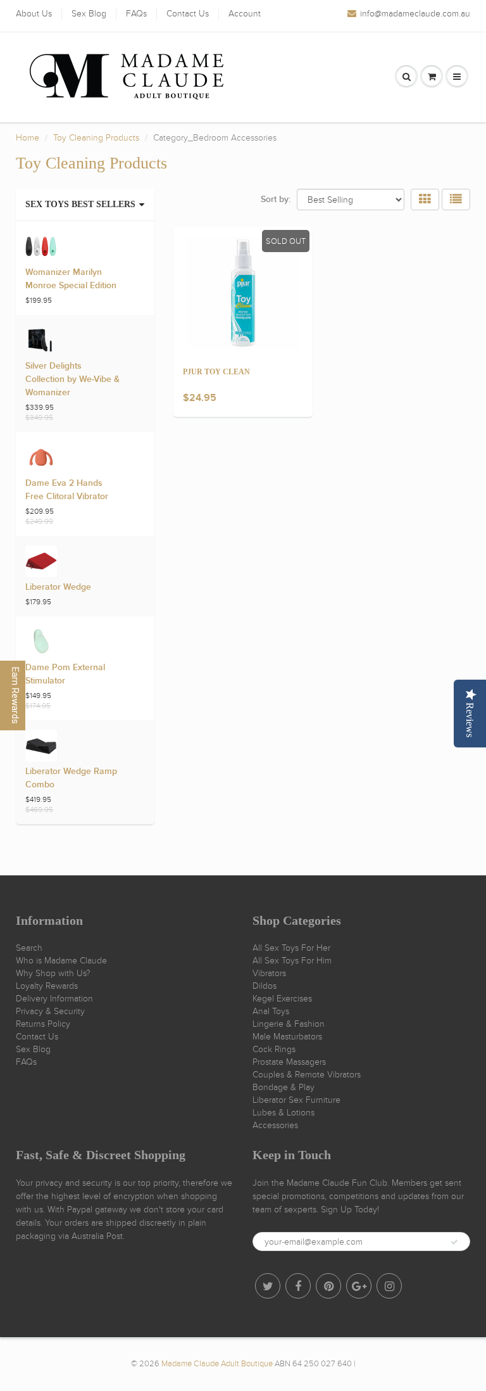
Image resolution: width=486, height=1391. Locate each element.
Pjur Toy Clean (216, 371)
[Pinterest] (328, 1286)
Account (244, 13)
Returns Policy (43, 1024)
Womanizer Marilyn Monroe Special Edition (70, 279)
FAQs (136, 13)
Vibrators (269, 973)
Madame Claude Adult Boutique (217, 1364)
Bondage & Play (283, 1087)
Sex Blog (89, 13)
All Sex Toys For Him (292, 960)
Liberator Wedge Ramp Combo (71, 778)
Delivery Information (54, 998)
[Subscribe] (454, 1242)
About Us (34, 13)
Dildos (264, 986)
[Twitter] (267, 1286)
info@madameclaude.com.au (415, 13)
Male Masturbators (287, 1036)
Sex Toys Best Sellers (80, 204)
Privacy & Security (50, 1011)
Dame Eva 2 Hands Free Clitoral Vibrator (66, 490)
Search (29, 948)
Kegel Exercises (282, 998)
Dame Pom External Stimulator (65, 674)
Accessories (275, 1125)
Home (27, 137)
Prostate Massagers (289, 1062)
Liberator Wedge (58, 587)
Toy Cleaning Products (96, 137)
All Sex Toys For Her (291, 948)
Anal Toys (270, 1011)
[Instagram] (389, 1286)
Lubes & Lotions (283, 1112)
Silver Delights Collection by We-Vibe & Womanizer (72, 379)
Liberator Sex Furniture (296, 1100)
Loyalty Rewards (47, 986)
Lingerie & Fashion (288, 1024)
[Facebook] (298, 1286)
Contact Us (187, 13)
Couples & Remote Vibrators (306, 1074)
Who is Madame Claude (61, 960)
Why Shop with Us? (53, 973)
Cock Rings (274, 1049)
